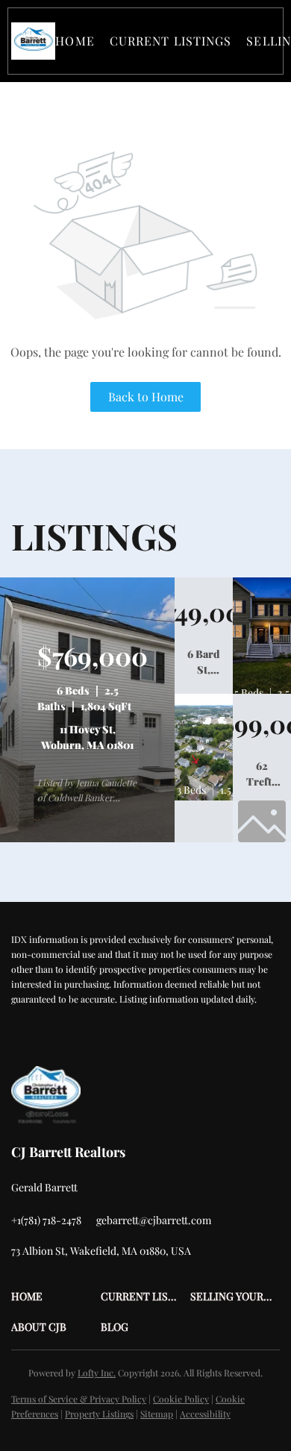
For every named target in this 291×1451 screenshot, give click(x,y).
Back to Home (146, 396)
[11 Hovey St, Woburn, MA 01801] (87, 838)
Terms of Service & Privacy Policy (78, 1399)
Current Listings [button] (171, 40)
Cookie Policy (181, 1399)
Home (74, 40)
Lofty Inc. (97, 1373)
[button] (33, 41)
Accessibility (205, 1414)
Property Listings (99, 1414)
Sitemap (156, 1414)
